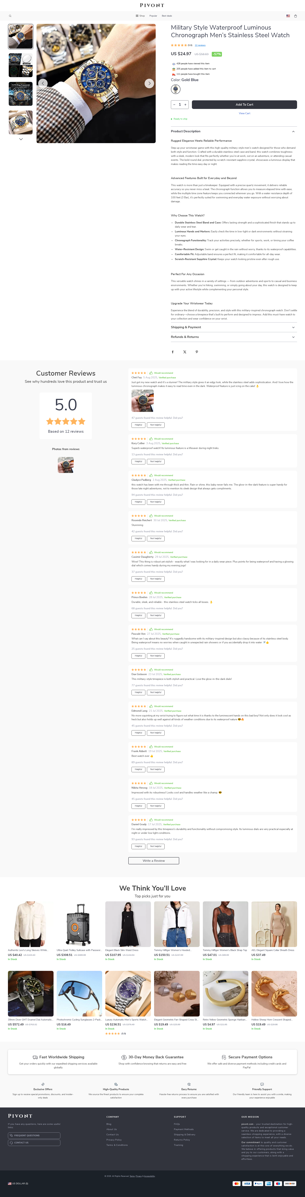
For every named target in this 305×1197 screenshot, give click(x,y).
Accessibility (149, 1176)
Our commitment (250, 1142)
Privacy (139, 1176)
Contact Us (112, 1135)
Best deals (167, 16)
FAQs (177, 1124)
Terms (132, 1176)
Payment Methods (184, 1129)
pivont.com (247, 1124)
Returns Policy (182, 1140)
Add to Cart (244, 104)
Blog (108, 1124)
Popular (153, 16)
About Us (111, 1129)
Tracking (178, 1145)
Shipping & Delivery (184, 1135)
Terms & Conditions (117, 1145)
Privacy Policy (114, 1140)
